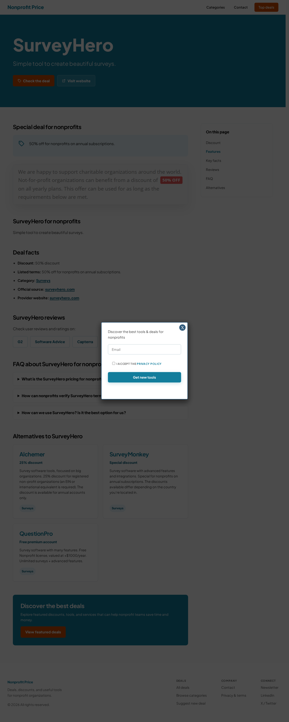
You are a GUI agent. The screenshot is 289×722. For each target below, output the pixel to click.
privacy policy (149, 364)
